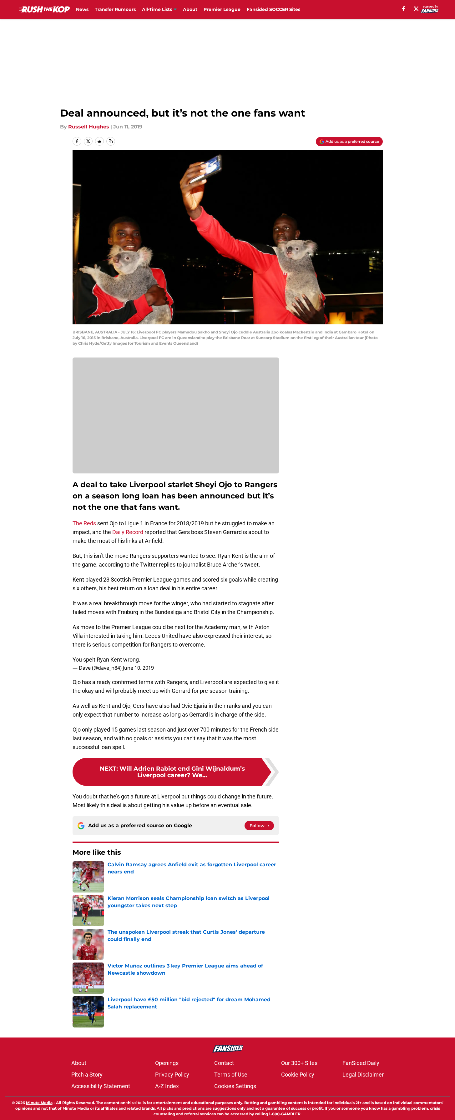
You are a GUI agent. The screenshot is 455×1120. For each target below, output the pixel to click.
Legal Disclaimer (363, 1074)
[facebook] (403, 8)
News (82, 9)
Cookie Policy (297, 1074)
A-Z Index (167, 1086)
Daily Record (127, 532)
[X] (416, 8)
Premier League (222, 9)
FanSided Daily (360, 1063)
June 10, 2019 (138, 667)
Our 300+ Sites (299, 1063)
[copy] (110, 141)
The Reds (84, 523)
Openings (167, 1063)
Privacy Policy (172, 1074)
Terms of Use (230, 1074)
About (190, 9)
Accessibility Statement (100, 1086)
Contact (224, 1063)
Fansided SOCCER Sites (273, 9)
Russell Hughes (88, 127)
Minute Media (39, 1102)
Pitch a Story (87, 1074)
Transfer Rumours (115, 9)
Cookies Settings (235, 1086)
